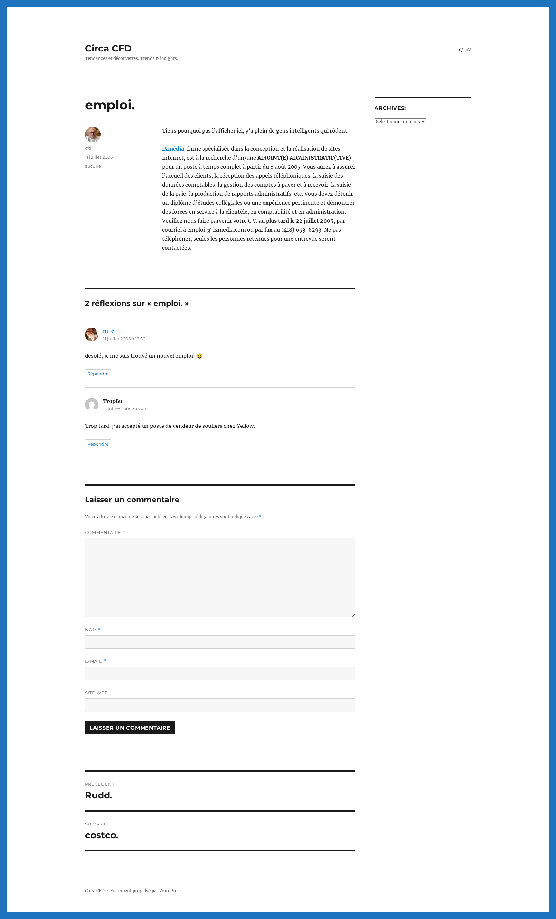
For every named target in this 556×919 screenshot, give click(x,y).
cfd (88, 148)
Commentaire (105, 532)
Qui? (465, 50)
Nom (93, 629)
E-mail (95, 661)
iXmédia (173, 148)
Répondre (98, 373)
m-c (108, 331)
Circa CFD (108, 48)
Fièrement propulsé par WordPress (146, 891)
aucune (93, 166)
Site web (96, 692)
